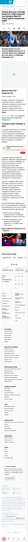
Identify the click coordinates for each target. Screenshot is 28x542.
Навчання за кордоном (10, 430)
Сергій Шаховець (9, 23)
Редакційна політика (7, 298)
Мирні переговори (9, 353)
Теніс (5, 453)
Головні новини (8, 331)
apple (17, 488)
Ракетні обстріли (8, 349)
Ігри (16, 320)
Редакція (4, 295)
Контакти (17, 307)
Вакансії (17, 310)
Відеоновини (7, 337)
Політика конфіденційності (6, 313)
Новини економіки (10, 386)
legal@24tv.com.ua (20, 518)
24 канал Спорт (5, 6)
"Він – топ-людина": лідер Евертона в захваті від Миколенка (13, 118)
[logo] (10, 2)
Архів (16, 315)
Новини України (8, 333)
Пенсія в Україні (8, 399)
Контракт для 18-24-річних (11, 375)
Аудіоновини (7, 339)
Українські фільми (9, 408)
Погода (6, 341)
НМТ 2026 (6, 426)
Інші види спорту (8, 458)
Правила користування (5, 309)
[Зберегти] (24, 28)
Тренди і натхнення (9, 442)
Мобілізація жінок (9, 373)
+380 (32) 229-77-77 (10, 516)
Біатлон (6, 455)
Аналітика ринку (8, 438)
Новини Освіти (8, 420)
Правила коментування (18, 302)
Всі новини (7, 329)
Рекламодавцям (5, 306)
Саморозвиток (8, 428)
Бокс (5, 449)
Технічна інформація (20, 305)
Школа (6, 424)
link (15, 276)
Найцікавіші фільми (9, 406)
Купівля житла (8, 440)
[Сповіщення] (26, 2)
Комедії (6, 412)
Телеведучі (4, 303)
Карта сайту (18, 317)
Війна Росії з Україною (11, 347)
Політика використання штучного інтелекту (6, 316)
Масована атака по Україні (11, 357)
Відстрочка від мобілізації (11, 377)
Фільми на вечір (8, 410)
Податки (6, 397)
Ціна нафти (7, 388)
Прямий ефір (7, 335)
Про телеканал (5, 301)
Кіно (5, 404)
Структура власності (20, 312)
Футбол (12, 6)
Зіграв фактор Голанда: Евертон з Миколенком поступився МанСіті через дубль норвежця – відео (21, 6)
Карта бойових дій (9, 351)
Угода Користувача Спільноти (19, 298)
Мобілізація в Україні (11, 367)
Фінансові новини (9, 392)
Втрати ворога (8, 361)
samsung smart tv (17, 493)
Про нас (4, 293)
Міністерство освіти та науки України (13, 422)
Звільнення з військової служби (12, 369)
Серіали (6, 415)
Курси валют (7, 390)
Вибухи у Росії (8, 359)
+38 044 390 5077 (19, 270)
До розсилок (9, 478)
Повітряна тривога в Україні (11, 355)
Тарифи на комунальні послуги (12, 395)
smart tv (6, 493)
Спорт (6, 447)
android (6, 488)
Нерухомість (8, 436)
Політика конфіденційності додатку (19, 294)
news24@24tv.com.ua (7, 270)
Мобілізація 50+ (8, 371)
